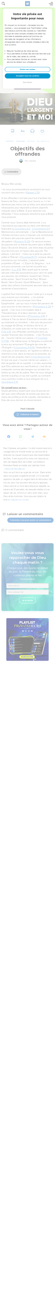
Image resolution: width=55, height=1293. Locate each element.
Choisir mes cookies (27, 69)
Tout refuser (27, 82)
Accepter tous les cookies (27, 76)
